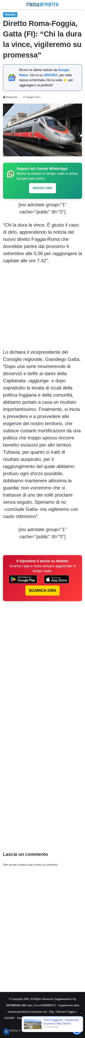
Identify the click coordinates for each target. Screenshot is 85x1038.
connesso (22, 864)
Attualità (10, 14)
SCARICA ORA (42, 590)
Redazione (12, 97)
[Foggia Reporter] (42, 4)
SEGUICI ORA (42, 188)
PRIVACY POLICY (20, 1030)
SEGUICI (51, 75)
